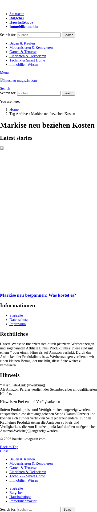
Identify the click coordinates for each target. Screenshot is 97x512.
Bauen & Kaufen (22, 43)
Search (68, 35)
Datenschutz (18, 320)
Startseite (16, 14)
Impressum (17, 324)
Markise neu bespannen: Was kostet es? (38, 295)
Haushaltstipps (21, 22)
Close (4, 451)
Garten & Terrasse (22, 52)
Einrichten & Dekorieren (27, 56)
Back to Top (9, 447)
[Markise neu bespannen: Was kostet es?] (48, 217)
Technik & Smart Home (27, 60)
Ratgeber (16, 18)
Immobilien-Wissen (23, 64)
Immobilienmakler (24, 27)
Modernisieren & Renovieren (31, 47)
